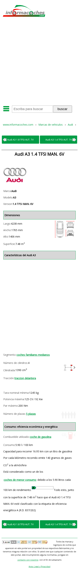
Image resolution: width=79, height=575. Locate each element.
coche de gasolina (40, 437)
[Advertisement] (39, 62)
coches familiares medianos (33, 354)
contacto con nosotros (27, 560)
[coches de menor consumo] (42, 487)
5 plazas (31, 413)
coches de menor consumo (20, 480)
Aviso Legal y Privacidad (39, 566)
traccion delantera (25, 378)
